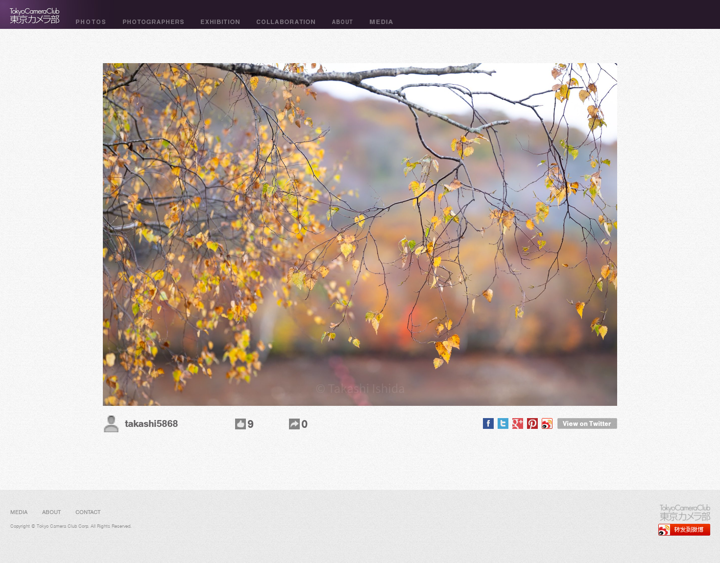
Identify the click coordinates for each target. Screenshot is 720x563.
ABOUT (51, 512)
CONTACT (87, 512)
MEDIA (18, 512)
